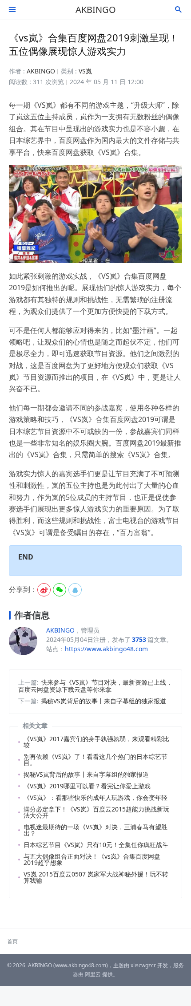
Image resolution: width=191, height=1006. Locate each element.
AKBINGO (96, 9)
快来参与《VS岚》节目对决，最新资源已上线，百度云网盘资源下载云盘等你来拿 (95, 686)
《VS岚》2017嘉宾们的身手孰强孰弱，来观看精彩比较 (96, 741)
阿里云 (93, 974)
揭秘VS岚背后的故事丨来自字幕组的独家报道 (103, 701)
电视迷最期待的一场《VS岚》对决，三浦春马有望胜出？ (95, 830)
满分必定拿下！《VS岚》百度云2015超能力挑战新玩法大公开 (96, 812)
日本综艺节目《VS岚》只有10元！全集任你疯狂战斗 (96, 844)
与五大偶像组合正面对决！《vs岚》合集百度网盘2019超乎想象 (92, 859)
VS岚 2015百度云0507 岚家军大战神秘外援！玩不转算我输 (96, 877)
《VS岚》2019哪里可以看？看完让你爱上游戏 (87, 786)
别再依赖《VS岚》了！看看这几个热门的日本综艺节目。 (95, 759)
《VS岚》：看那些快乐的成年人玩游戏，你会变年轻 (95, 797)
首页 (12, 941)
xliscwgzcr (143, 965)
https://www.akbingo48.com (106, 649)
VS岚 (85, 71)
